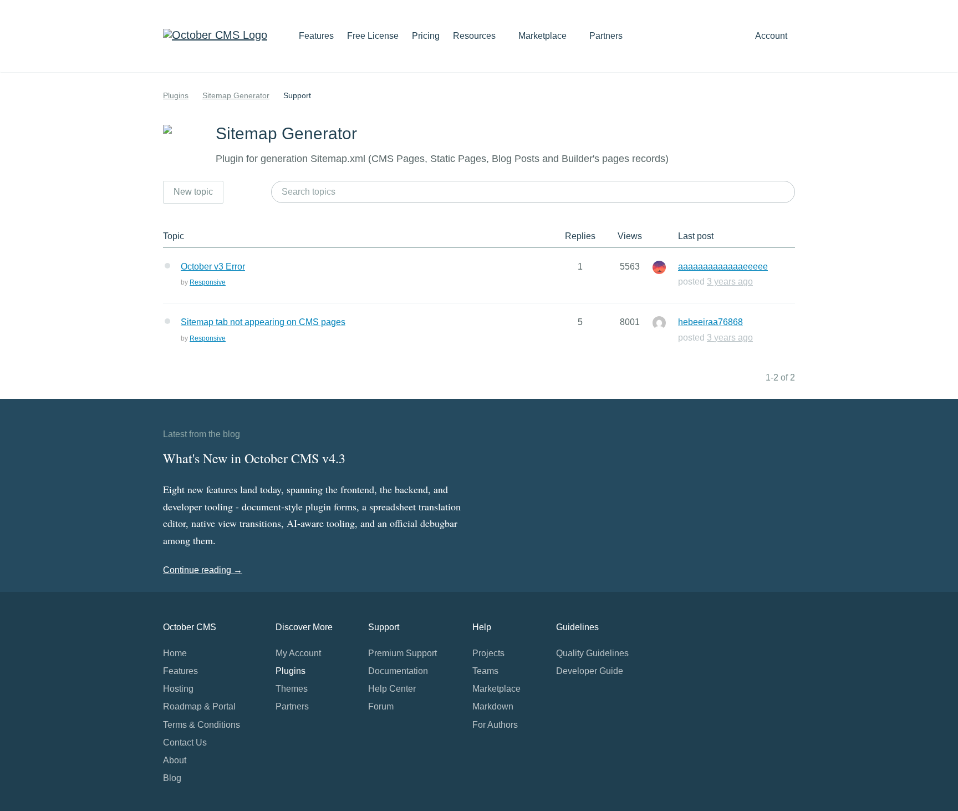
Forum (381, 706)
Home (175, 653)
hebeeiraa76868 (710, 322)
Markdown (492, 706)
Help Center (392, 688)
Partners (606, 35)
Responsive (208, 282)
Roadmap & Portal (199, 706)
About (174, 760)
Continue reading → (202, 570)
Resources (475, 35)
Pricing (426, 35)
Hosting (178, 688)
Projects (488, 653)
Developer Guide (589, 671)
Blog (172, 778)
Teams (485, 671)
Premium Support (402, 653)
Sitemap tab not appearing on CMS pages (263, 322)
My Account (298, 653)
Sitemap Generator (235, 95)
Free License (373, 35)
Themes (292, 688)
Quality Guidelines (592, 653)
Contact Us (185, 742)
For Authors (495, 724)
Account (772, 35)
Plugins (175, 95)
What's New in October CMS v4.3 (254, 458)
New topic (193, 191)
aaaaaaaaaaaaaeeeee (723, 266)
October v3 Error (213, 266)
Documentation (398, 671)
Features (316, 35)
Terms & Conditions (201, 724)
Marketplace (543, 35)
